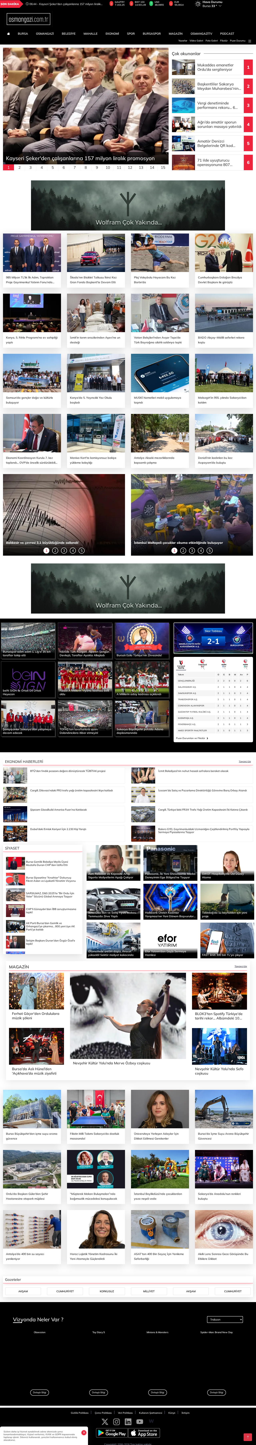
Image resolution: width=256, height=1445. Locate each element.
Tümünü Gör (245, 761)
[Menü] (250, 41)
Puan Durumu (237, 40)
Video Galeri (196, 40)
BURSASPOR (152, 33)
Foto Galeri (212, 40)
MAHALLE (91, 33)
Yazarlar (182, 40)
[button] (7, 108)
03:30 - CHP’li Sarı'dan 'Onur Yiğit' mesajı (55, 4)
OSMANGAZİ (45, 33)
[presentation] (100, 4)
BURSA (23, 33)
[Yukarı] (248, 1437)
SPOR (131, 33)
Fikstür (224, 40)
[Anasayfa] (8, 33)
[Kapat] (84, 1433)
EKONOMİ (112, 33)
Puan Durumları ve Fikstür (192, 738)
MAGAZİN (176, 33)
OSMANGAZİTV (201, 33)
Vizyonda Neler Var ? (38, 1370)
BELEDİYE (69, 33)
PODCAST (227, 33)
